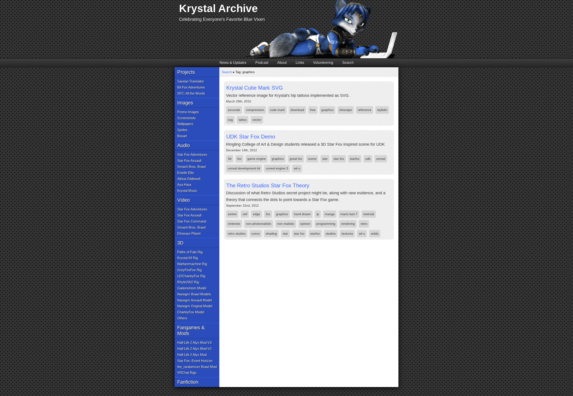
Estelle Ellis (185, 173)
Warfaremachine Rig (192, 264)
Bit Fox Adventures (191, 87)
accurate (234, 110)
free (313, 110)
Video (183, 200)
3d (229, 158)
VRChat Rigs (187, 372)
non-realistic (285, 223)
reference (364, 110)
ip (317, 214)
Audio (183, 145)
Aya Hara (184, 184)
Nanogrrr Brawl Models (194, 294)
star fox (339, 158)
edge (256, 214)
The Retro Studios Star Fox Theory (267, 185)
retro (364, 223)
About (282, 63)
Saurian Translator (190, 81)
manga (330, 214)
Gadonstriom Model (191, 288)
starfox (354, 158)
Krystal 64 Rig (187, 258)
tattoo (243, 119)
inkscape (345, 110)
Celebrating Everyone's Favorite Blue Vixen (222, 19)
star (325, 158)
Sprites (182, 130)
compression (255, 110)
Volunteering (323, 63)
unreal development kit (244, 168)
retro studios (237, 233)
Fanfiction (187, 382)
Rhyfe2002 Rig (188, 282)
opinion (305, 223)
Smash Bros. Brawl (191, 167)
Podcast (261, 63)
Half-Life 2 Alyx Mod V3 (194, 342)
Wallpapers (185, 124)
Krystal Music (187, 191)
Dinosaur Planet (189, 233)
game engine (256, 158)
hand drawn (302, 214)
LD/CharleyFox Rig (191, 276)
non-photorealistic (258, 223)
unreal (380, 158)
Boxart (182, 136)
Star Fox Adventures (192, 154)
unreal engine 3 (277, 168)
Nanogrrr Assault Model (194, 300)
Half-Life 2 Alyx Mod (192, 355)
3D (180, 243)
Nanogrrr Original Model (194, 306)
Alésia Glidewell (188, 179)
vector (256, 119)
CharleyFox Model (190, 312)
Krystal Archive (218, 8)
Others (182, 318)
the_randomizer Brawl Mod (197, 367)
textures (347, 233)
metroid (368, 214)
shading (271, 233)
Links (300, 63)
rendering (348, 223)
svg (230, 119)
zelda (374, 233)
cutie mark (277, 110)
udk (367, 158)
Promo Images (188, 112)
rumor (255, 233)
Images (185, 103)
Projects (186, 72)
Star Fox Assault (189, 160)
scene (312, 158)
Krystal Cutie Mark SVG (254, 88)
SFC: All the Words (191, 93)
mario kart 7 (348, 214)
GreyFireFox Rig (189, 270)
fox (239, 158)
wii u (297, 168)
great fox (296, 158)
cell (244, 214)
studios (331, 233)
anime (232, 214)
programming (325, 223)
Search (348, 63)
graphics (327, 110)
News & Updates (233, 63)
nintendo (234, 223)
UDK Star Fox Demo (250, 137)
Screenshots (186, 118)
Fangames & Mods (191, 330)
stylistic (382, 110)
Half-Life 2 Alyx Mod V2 (194, 349)
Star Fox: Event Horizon (194, 361)
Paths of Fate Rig (190, 252)
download (297, 110)
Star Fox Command (191, 221)
